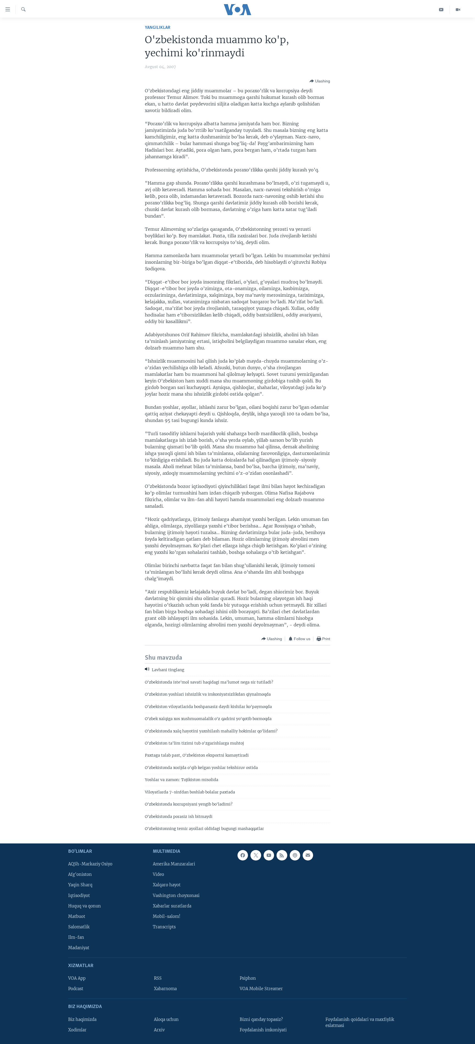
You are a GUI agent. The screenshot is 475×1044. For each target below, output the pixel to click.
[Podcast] (295, 855)
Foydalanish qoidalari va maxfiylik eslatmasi (359, 1022)
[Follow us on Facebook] (243, 855)
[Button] (320, 81)
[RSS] (282, 855)
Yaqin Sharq (80, 885)
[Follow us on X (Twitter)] (255, 855)
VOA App (76, 978)
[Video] (458, 9)
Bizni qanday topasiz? (261, 1019)
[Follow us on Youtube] (269, 855)
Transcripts (164, 926)
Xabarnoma (165, 989)
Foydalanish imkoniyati (263, 1030)
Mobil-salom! (166, 916)
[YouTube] (441, 9)
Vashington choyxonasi (176, 895)
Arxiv (159, 1030)
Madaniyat (78, 947)
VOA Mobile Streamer (261, 989)
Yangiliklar (157, 27)
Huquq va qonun (84, 906)
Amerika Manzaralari (174, 864)
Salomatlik (79, 926)
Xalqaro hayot (167, 885)
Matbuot (76, 916)
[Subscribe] (308, 855)
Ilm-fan (76, 937)
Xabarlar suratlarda (172, 906)
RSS (158, 978)
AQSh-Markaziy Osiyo (90, 864)
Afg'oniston (80, 874)
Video (158, 874)
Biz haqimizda (82, 1019)
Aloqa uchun (166, 1019)
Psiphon (248, 978)
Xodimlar (77, 1030)
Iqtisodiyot (79, 895)
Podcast (75, 989)
